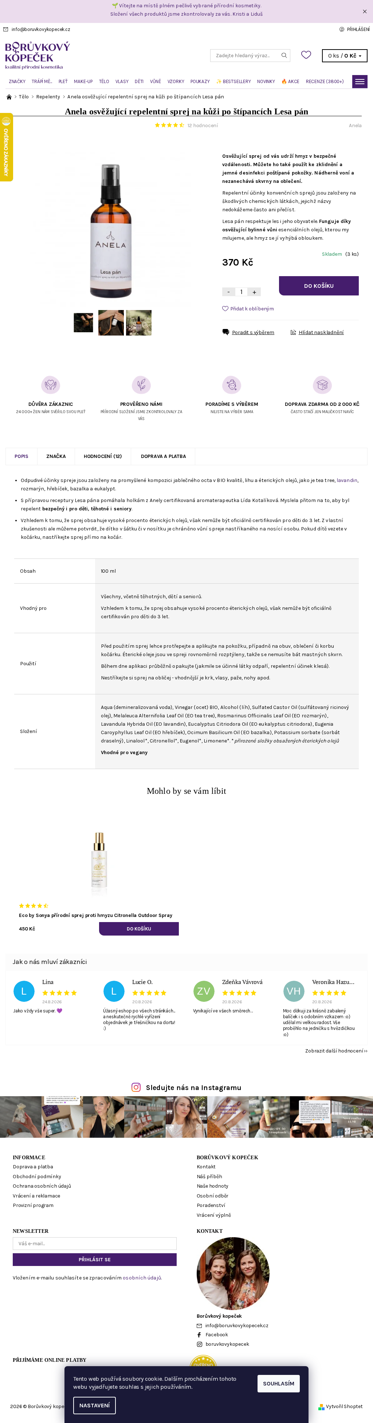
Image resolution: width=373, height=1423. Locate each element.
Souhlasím (278, 1383)
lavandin (347, 480)
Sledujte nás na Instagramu (194, 1087)
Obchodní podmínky (37, 1176)
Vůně (155, 81)
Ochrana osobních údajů (42, 1186)
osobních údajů (142, 1278)
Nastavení (94, 1405)
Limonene (215, 741)
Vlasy (121, 81)
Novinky (266, 81)
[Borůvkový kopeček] (95, 56)
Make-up (83, 81)
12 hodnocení (203, 125)
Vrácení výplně (214, 1215)
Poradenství (211, 1205)
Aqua (107, 707)
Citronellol (162, 741)
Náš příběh (209, 1176)
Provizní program (33, 1205)
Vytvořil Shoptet (344, 1406)
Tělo (104, 81)
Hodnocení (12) (103, 456)
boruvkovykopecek (227, 1344)
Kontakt (206, 1167)
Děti (139, 81)
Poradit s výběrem (253, 332)
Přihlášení (358, 29)
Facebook (216, 1335)
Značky (17, 81)
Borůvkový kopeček (227, 1157)
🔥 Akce (290, 81)
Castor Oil (285, 707)
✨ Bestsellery (233, 81)
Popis (21, 456)
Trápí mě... (42, 81)
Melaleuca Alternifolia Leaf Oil (148, 716)
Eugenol (189, 741)
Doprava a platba (163, 456)
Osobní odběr (213, 1196)
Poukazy (200, 81)
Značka (56, 456)
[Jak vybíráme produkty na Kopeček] (10, 97)
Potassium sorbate (297, 732)
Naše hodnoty (213, 1186)
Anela (355, 125)
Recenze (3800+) (325, 81)
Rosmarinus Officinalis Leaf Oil (254, 716)
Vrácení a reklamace (36, 1196)
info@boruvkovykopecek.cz (41, 29)
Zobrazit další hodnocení (334, 1051)
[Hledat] (284, 55)
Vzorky (176, 81)
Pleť (63, 81)
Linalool (135, 741)
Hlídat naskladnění (321, 332)
